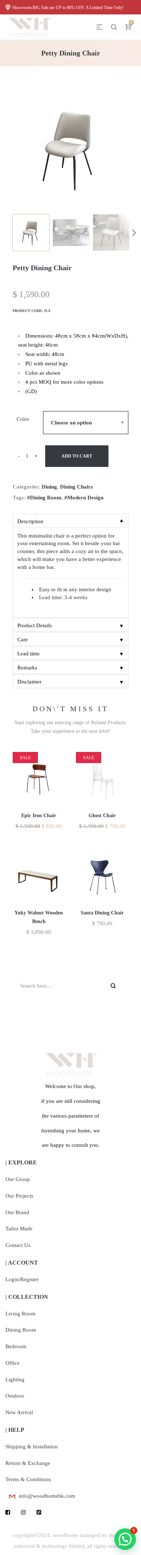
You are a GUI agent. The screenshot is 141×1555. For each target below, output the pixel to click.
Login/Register (22, 1279)
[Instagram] (23, 1512)
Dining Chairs (76, 487)
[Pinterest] (39, 1512)
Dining (49, 487)
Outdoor (14, 1396)
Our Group (17, 1179)
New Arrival (19, 1412)
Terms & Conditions (28, 1479)
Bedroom (15, 1346)
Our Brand (17, 1212)
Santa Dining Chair (102, 912)
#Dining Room (44, 497)
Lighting (15, 1379)
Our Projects (19, 1196)
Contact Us (17, 1245)
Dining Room (20, 1330)
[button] (125, 1539)
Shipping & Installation (31, 1446)
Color (23, 419)
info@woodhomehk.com (47, 1496)
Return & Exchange (27, 1463)
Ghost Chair (102, 815)
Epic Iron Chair (38, 815)
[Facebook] (7, 1512)
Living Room (20, 1313)
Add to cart (76, 456)
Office (12, 1363)
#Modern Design (83, 497)
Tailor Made (19, 1228)
